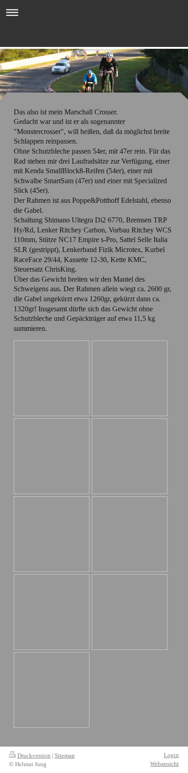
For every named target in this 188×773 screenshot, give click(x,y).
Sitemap (65, 755)
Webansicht (164, 763)
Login (171, 755)
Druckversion (34, 755)
